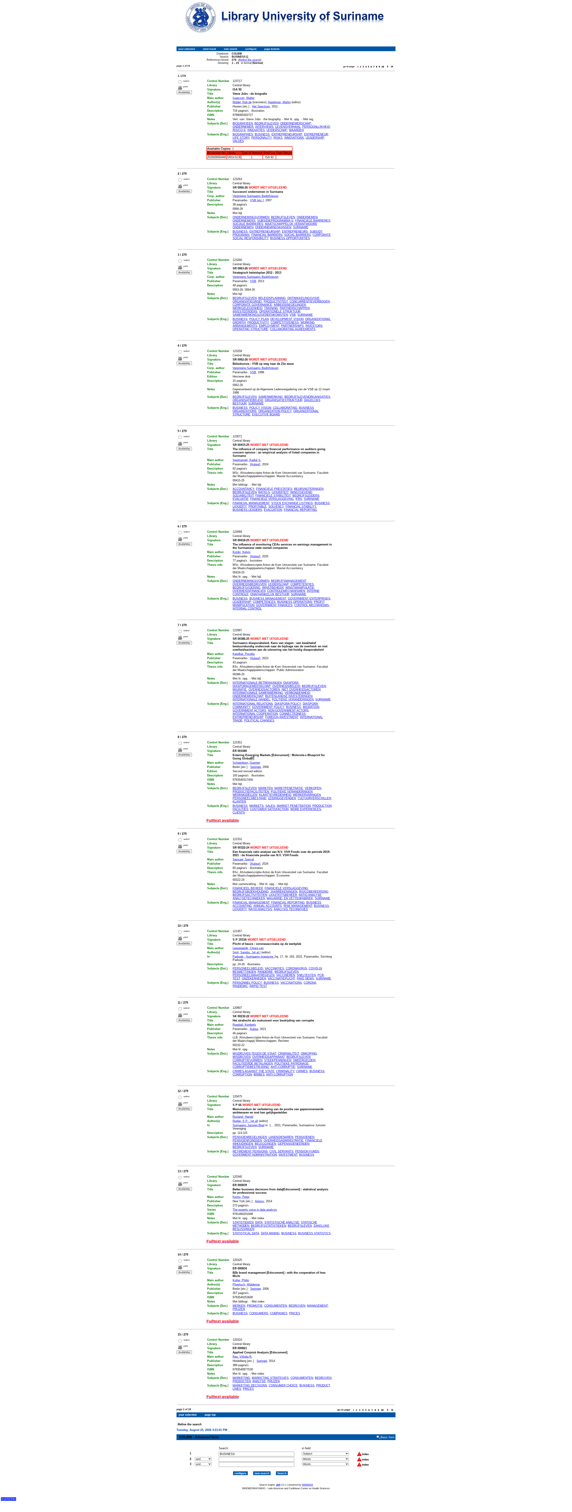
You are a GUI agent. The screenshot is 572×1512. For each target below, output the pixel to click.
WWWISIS (307, 1484)
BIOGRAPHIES (243, 134)
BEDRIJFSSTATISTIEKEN (268, 1225)
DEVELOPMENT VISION (286, 319)
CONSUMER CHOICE (283, 1385)
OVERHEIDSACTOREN (264, 689)
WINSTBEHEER (273, 587)
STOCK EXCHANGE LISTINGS (292, 503)
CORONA (310, 982)
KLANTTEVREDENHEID (275, 795)
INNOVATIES (256, 130)
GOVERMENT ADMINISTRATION (255, 1154)
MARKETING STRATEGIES (270, 1378)
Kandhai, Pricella (243, 654)
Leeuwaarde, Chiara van (248, 948)
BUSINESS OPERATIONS (294, 602)
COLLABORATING (285, 407)
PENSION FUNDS (307, 1151)
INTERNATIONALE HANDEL (251, 699)
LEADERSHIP (315, 137)
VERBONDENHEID (297, 692)
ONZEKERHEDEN (254, 978)
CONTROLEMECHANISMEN (286, 591)
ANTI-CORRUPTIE (283, 1067)
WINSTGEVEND (301, 492)
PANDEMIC (240, 986)
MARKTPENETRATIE (288, 788)
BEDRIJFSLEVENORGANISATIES (307, 396)
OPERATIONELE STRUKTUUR (279, 311)
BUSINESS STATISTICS (314, 1233)
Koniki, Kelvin (241, 552)
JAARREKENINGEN (283, 891)
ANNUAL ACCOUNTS (267, 906)
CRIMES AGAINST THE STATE (253, 1071)
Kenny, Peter (241, 1197)
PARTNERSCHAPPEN (294, 308)
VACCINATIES (274, 968)
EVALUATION (273, 510)
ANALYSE (259, 1381)
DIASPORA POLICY (288, 703)
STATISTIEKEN (243, 1222)
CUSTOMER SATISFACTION (269, 809)
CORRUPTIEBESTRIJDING (251, 1067)
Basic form (388, 1437)
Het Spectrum (261, 106)
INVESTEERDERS (245, 311)
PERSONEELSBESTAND (249, 798)
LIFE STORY (241, 137)
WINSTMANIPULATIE (299, 587)
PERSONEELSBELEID (248, 968)
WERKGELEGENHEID (247, 308)
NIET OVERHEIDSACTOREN (301, 689)
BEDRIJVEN (297, 1305)
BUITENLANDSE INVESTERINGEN (288, 696)
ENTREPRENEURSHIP (286, 134)
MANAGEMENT (317, 1305)
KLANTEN (239, 801)
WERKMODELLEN (245, 795)
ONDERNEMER (243, 126)
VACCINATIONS (291, 982)
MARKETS (256, 805)
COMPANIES (278, 1313)
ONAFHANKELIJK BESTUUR (269, 594)
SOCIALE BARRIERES (248, 224)
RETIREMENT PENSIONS (250, 1151)
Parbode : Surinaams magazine (253, 956)
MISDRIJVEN (241, 1057)
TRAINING (271, 308)
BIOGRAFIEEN (243, 123)
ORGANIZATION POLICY (275, 411)
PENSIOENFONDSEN (247, 1140)
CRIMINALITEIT (288, 1053)
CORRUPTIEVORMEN (247, 1060)
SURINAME (300, 227)
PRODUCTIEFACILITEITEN (251, 791)
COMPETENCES (264, 602)
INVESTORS (313, 325)
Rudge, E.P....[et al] (245, 1121)
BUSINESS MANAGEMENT (267, 598)
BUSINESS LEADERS (247, 510)
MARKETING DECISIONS (250, 1385)
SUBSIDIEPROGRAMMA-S (275, 220)
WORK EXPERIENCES (305, 809)
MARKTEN (265, 788)
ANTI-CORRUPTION (279, 1074)
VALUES (238, 141)
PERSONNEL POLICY (247, 982)
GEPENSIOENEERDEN (293, 1143)
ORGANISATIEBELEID (248, 400)
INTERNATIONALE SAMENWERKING (258, 692)
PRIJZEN (239, 1309)
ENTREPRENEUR (316, 134)
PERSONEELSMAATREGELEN (253, 975)
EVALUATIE (240, 499)
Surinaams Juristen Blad (248, 1125)
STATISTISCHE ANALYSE (281, 1222)
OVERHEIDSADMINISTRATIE (283, 1140)
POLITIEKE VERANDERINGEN (292, 699)
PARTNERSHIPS (292, 325)
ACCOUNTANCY (243, 489)
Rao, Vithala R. (242, 1356)
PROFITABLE (257, 506)
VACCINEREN (285, 975)
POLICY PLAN (259, 319)
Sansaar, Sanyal (243, 859)
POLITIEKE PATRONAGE (291, 1063)
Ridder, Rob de (242, 102)
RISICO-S (239, 130)
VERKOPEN (313, 788)
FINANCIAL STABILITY (301, 506)
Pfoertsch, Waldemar (246, 1284)
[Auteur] (255, 464)
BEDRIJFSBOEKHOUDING (251, 891)
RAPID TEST (258, 986)
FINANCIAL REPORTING (300, 510)
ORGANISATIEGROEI (247, 301)
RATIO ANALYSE (310, 895)
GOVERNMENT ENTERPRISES (309, 598)
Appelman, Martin (279, 102)
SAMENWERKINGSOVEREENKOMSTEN (260, 315)
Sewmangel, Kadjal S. (247, 460)
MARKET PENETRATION (294, 805)
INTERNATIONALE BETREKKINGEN (257, 682)
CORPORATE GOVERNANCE (252, 304)
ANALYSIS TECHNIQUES (291, 909)
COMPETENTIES (302, 584)
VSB (253, 281)
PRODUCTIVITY (258, 322)
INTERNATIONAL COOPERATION (255, 713)
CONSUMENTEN (275, 1305)
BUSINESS (262, 134)
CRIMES (302, 1071)
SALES (270, 805)
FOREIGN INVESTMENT (281, 717)
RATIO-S (264, 492)
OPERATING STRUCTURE (250, 329)
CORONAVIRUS (296, 968)
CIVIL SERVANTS (281, 1151)
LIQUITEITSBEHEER (283, 895)
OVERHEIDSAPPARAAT (268, 1057)
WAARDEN (296, 130)
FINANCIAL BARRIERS (266, 235)
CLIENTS (239, 812)
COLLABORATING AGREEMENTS (292, 329)
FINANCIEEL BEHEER (248, 888)
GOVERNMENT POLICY (268, 707)
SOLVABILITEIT (243, 495)
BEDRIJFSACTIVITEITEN (250, 895)
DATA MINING (270, 1233)
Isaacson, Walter (243, 98)
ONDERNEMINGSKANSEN (273, 227)
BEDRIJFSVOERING (246, 587)
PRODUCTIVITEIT (276, 301)
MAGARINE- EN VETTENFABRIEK (290, 898)
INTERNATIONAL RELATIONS (253, 703)
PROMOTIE (255, 1305)
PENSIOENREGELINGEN (250, 1137)
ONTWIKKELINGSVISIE (303, 298)
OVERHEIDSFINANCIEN (249, 591)
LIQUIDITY (240, 506)
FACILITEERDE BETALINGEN (253, 1063)
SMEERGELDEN (304, 1060)
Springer (255, 767)
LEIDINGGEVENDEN (282, 798)
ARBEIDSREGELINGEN (290, 304)
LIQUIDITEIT (280, 492)
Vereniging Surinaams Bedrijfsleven (255, 196)
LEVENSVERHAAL (288, 126)
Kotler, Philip (241, 1280)
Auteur (254, 1029)
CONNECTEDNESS (293, 713)
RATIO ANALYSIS (260, 909)
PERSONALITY (261, 137)
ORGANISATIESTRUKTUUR (283, 400)
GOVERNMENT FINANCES (274, 605)
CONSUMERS (258, 1313)
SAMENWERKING (270, 396)
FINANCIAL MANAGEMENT (251, 503)
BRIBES (259, 1074)
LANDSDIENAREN (281, 1137)
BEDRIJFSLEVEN (266, 123)
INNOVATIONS (294, 137)
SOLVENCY (276, 506)
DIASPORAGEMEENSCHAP (252, 686)
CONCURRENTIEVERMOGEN (310, 301)
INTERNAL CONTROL (247, 608)
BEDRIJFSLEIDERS (305, 495)
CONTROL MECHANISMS (311, 605)
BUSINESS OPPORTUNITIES (290, 238)
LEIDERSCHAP (277, 130)
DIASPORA (291, 682)
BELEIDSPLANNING (272, 298)
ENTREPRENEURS (295, 231)
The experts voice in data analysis (255, 1209)
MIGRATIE (240, 689)
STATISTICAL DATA (246, 1233)
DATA (259, 1222)
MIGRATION (311, 707)
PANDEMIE (265, 971)
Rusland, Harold (243, 1116)
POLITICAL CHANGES (259, 720)
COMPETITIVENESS (285, 322)
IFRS (298, 499)
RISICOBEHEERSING (313, 891)
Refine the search (250, 59)
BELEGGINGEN (265, 1143)
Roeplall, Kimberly (244, 1024)
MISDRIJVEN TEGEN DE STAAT (254, 1053)
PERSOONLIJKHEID (316, 126)
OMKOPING (309, 1053)
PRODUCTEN (242, 1381)
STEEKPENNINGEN (277, 1060)
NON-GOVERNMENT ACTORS (288, 710)
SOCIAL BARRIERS (297, 235)
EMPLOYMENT (269, 325)
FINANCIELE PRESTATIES (274, 489)
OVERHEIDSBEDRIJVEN (249, 584)
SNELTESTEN (306, 975)
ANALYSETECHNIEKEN (249, 898)
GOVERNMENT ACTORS (249, 710)
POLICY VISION (260, 407)
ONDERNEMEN (307, 217)
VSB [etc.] (257, 200)
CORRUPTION (242, 1074)
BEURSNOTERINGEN (308, 489)
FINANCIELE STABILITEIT (273, 495)
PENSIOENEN (304, 1137)
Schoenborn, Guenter (246, 762)
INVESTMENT (288, 1154)
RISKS (277, 137)
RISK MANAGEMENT (298, 906)
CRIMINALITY (285, 1071)
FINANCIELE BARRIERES (312, 220)
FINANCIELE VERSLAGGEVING (272, 499)
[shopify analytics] (8, 1500)
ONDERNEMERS (244, 220)
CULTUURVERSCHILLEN (314, 798)
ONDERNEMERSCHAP (295, 123)
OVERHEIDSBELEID (286, 686)
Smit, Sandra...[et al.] (247, 952)
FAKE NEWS (305, 978)
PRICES (294, 1313)
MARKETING (241, 1378)
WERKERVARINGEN (307, 795)
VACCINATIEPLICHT (281, 978)
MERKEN (239, 1305)
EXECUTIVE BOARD (266, 414)
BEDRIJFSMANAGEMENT (288, 581)
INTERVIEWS (264, 126)
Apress (259, 1201)
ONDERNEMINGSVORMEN (251, 217)
